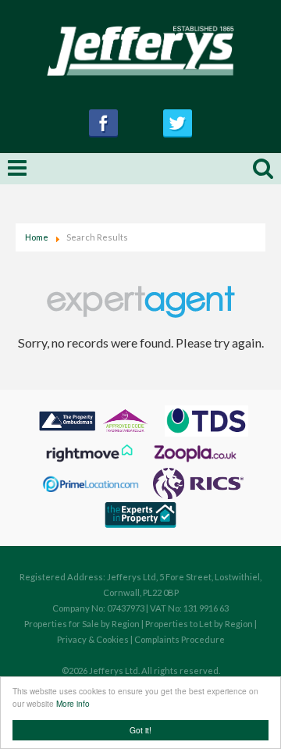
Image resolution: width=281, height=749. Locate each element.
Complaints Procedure (179, 639)
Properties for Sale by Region (82, 624)
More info (73, 703)
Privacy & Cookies (93, 639)
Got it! (140, 730)
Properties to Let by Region (199, 624)
